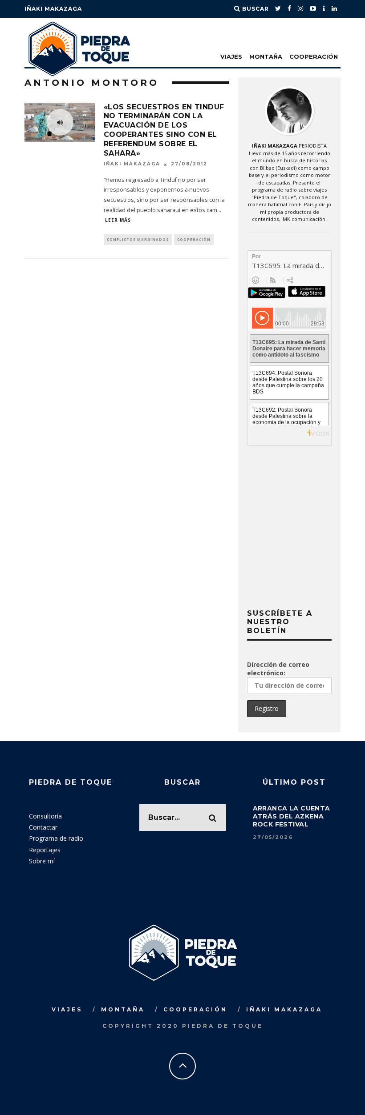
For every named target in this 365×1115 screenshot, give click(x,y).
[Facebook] (290, 9)
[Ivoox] (324, 9)
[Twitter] (278, 9)
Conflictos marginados (138, 239)
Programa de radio (56, 838)
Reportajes (45, 850)
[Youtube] (313, 9)
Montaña (265, 56)
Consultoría (45, 816)
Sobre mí (42, 861)
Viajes (231, 56)
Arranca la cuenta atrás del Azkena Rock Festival (291, 816)
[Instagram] (301, 9)
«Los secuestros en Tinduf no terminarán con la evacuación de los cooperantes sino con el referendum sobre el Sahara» (164, 130)
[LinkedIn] (334, 9)
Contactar (43, 827)
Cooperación (313, 56)
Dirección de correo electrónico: (278, 668)
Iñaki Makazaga (53, 8)
